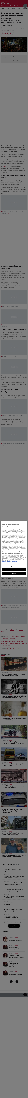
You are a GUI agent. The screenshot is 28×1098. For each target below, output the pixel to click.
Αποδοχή (14, 573)
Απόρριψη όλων (14, 569)
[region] (14, 549)
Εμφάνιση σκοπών (14, 566)
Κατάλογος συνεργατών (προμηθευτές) (9, 561)
